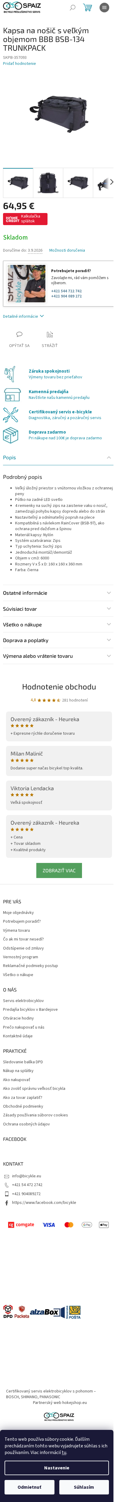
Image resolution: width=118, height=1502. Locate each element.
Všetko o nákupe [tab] (22, 624)
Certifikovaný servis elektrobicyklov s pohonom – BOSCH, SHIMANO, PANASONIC (51, 1394)
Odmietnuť (29, 1487)
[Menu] (104, 8)
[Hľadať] (73, 8)
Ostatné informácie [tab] (25, 593)
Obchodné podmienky (23, 1106)
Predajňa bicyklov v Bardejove (30, 1010)
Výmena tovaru (16, 931)
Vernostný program (20, 957)
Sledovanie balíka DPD (23, 1062)
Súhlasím (84, 1487)
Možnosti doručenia (67, 250)
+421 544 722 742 (66, 291)
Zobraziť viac (59, 870)
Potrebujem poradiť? (22, 921)
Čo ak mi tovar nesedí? (23, 939)
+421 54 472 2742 (27, 1185)
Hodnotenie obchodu (59, 686)
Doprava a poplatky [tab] (25, 640)
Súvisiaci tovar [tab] (20, 609)
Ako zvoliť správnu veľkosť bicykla (34, 1089)
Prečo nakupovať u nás (23, 1027)
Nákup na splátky (18, 1071)
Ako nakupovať (16, 1080)
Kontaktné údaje (18, 1036)
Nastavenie (56, 1468)
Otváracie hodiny (18, 1018)
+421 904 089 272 (66, 296)
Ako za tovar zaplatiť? (22, 1098)
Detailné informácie (20, 316)
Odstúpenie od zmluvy (23, 948)
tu (64, 1452)
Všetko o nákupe (18, 975)
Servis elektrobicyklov (23, 1001)
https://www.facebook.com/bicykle (44, 1203)
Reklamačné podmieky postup (30, 966)
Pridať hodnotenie (19, 64)
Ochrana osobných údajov (26, 1124)
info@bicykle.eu (26, 1176)
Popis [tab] (9, 457)
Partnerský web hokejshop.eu (60, 1403)
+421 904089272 (26, 1194)
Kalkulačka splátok (30, 218)
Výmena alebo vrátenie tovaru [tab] (38, 656)
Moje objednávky (18, 913)
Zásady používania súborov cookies (35, 1115)
